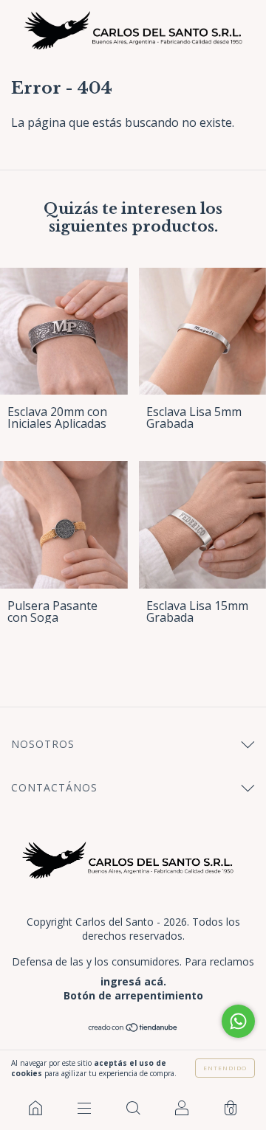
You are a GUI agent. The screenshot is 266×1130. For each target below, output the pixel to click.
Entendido (225, 1068)
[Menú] (84, 1108)
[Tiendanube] (133, 1028)
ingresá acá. (133, 981)
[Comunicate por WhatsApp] (238, 1021)
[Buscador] (133, 1108)
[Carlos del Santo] (35, 1108)
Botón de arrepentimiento (133, 995)
